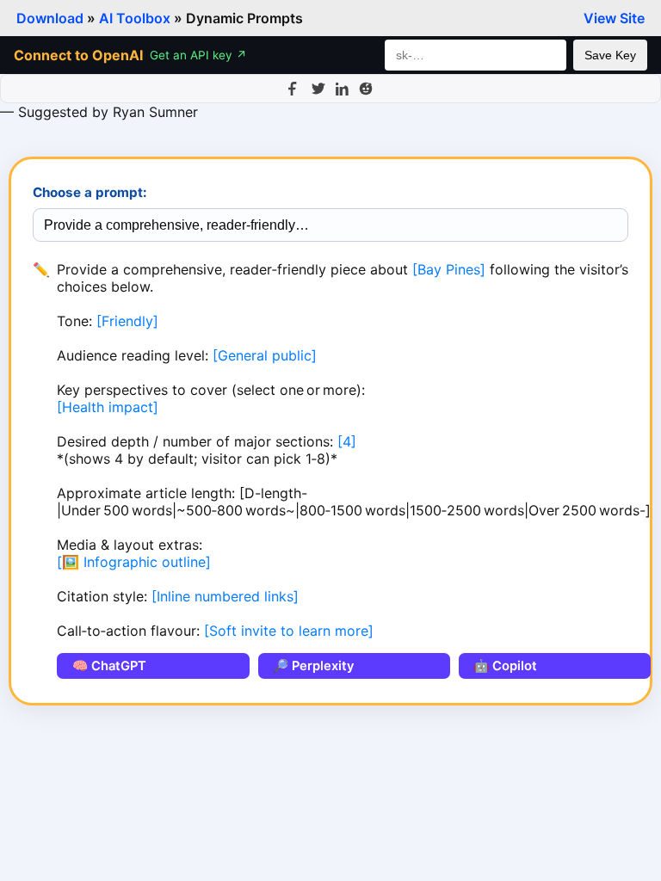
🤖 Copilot (505, 666)
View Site (614, 18)
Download (49, 18)
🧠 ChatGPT (109, 666)
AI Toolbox (134, 18)
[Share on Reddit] (365, 88)
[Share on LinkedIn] (342, 88)
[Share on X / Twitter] (318, 88)
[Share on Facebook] (295, 88)
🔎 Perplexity (313, 666)
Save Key (610, 55)
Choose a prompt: (90, 192)
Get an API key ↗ (198, 55)
